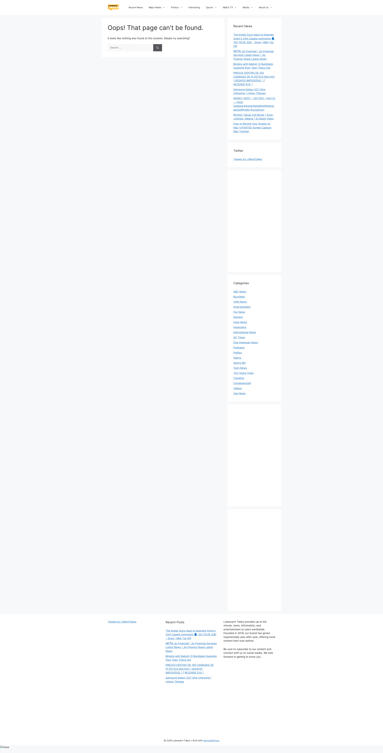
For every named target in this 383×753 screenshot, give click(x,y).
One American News (245, 342)
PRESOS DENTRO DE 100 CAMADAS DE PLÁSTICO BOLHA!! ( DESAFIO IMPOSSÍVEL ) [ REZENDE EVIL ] (190, 669)
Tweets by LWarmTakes (247, 159)
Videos (237, 388)
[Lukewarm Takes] (113, 7)
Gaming (238, 317)
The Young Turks (243, 373)
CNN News (240, 301)
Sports (209, 7)
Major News (155, 7)
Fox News (239, 312)
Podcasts (239, 347)
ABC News (239, 291)
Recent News (136, 7)
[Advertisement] (254, 221)
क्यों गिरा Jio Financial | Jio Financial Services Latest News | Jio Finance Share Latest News (253, 55)
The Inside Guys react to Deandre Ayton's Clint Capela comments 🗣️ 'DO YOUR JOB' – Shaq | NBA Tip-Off (191, 634)
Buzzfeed (239, 296)
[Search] (157, 47)
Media (246, 7)
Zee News (239, 393)
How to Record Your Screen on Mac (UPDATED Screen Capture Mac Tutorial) (252, 127)
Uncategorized (242, 383)
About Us (264, 7)
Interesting (194, 7)
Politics (175, 7)
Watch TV (228, 7)
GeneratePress (211, 740)
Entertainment (241, 306)
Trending (238, 378)
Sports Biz (239, 362)
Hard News (240, 322)
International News (244, 332)
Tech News (240, 367)
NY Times (239, 337)
